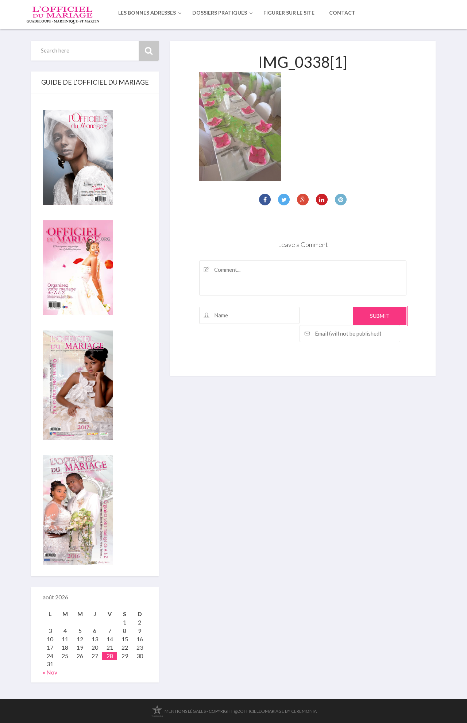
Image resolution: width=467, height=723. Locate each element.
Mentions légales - (186, 711)
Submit (380, 316)
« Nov (50, 672)
